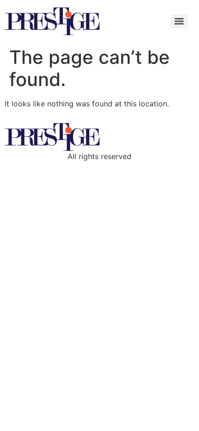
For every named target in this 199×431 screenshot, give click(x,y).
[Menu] (179, 21)
